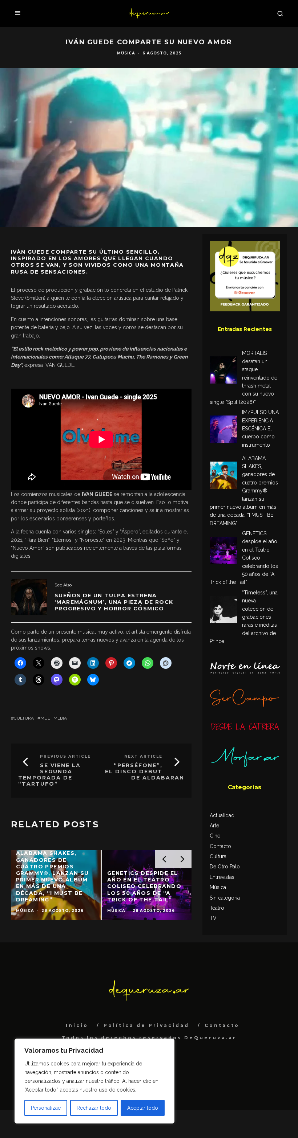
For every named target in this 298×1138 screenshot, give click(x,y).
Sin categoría (225, 898)
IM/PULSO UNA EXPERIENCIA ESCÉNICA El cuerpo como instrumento (260, 428)
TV (213, 918)
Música (126, 53)
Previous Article (65, 756)
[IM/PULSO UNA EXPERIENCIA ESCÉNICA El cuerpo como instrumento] (223, 430)
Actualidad (222, 815)
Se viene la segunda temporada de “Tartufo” (49, 774)
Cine (215, 836)
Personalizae (46, 1108)
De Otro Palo (225, 866)
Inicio (77, 1025)
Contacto (220, 846)
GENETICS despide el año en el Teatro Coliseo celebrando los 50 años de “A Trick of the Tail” (244, 558)
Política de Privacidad (146, 1025)
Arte (214, 825)
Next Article (143, 756)
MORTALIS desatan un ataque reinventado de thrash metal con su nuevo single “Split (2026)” (243, 377)
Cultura (24, 718)
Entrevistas (222, 877)
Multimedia (53, 718)
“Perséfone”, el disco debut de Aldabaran (144, 771)
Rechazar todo (94, 1108)
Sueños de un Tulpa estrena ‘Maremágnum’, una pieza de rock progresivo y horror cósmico (114, 602)
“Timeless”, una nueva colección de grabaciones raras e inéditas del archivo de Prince (244, 617)
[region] (94, 1081)
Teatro (217, 908)
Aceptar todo (142, 1108)
